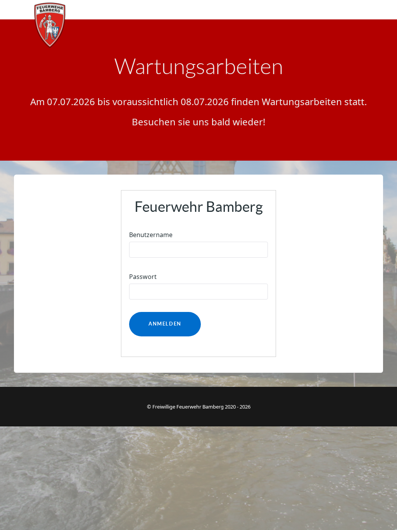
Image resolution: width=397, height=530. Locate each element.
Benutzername (151, 234)
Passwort (143, 276)
